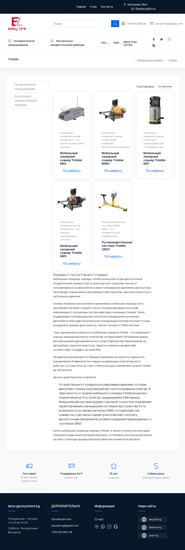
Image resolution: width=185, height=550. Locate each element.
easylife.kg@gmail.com (65, 525)
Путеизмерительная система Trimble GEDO (117, 246)
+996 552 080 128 (61, 532)
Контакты (107, 6)
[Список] (117, 86)
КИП (116, 43)
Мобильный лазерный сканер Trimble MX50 (113, 158)
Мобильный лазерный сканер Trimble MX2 (71, 158)
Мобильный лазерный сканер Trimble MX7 (154, 158)
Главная (81, 6)
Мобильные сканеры (150, 60)
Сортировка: (145, 86)
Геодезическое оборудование (25, 86)
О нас (93, 6)
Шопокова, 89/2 (137, 4)
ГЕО (103, 43)
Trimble (172, 60)
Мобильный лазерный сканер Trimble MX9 (71, 251)
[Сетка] (120, 86)
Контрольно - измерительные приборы (25, 100)
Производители (61, 519)
